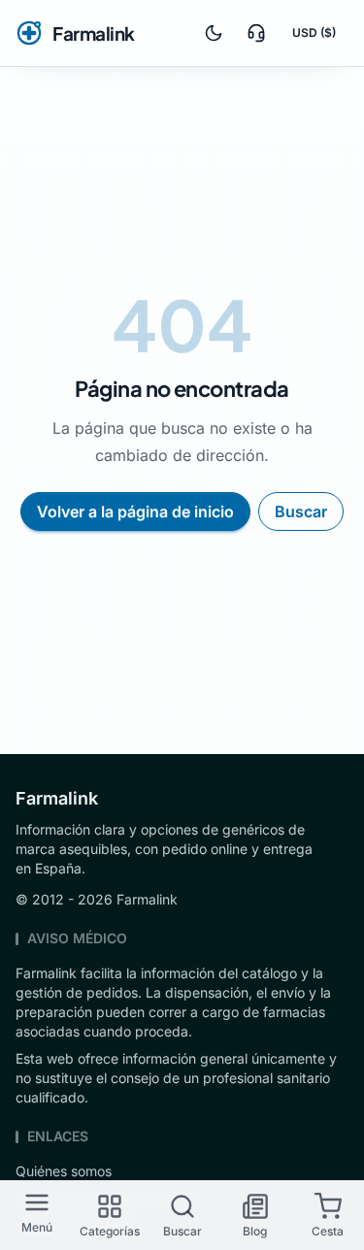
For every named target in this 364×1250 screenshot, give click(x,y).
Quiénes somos (64, 1171)
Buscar (301, 511)
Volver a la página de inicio (135, 511)
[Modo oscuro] (213, 33)
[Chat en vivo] (256, 33)
